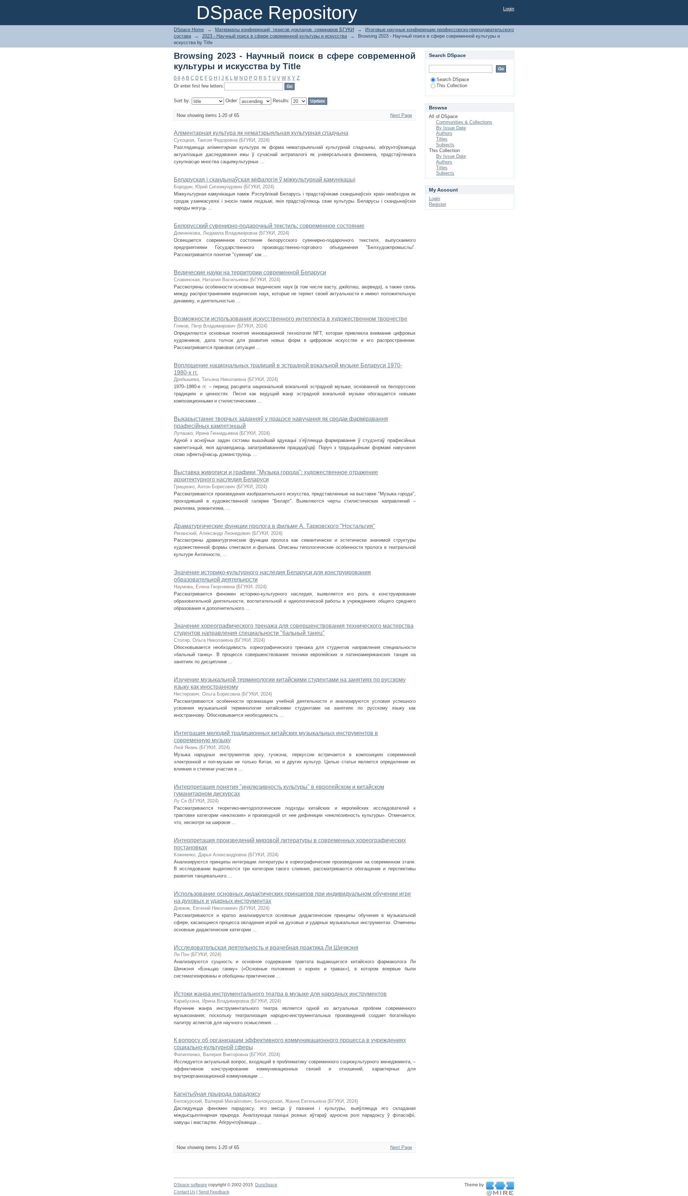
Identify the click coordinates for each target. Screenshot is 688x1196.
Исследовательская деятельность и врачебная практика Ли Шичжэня (266, 948)
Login (508, 8)
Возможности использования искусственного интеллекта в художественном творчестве (290, 319)
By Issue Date (451, 128)
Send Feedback (214, 1192)
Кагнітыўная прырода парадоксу (217, 1094)
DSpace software (190, 1184)
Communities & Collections (464, 122)
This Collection (451, 85)
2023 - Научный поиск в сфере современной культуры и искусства (274, 36)
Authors (444, 133)
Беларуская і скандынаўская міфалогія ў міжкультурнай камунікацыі (264, 179)
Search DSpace (452, 79)
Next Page (401, 115)
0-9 (177, 78)
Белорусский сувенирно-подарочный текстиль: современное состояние (269, 226)
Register (437, 204)
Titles (442, 139)
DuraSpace (266, 1184)
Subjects (445, 144)
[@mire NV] (500, 1188)
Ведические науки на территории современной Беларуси (250, 272)
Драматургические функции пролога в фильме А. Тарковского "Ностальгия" (274, 526)
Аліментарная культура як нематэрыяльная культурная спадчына (261, 133)
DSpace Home (189, 29)
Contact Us (184, 1192)
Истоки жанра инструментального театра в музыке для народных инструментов (280, 994)
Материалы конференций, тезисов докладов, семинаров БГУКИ (284, 29)
